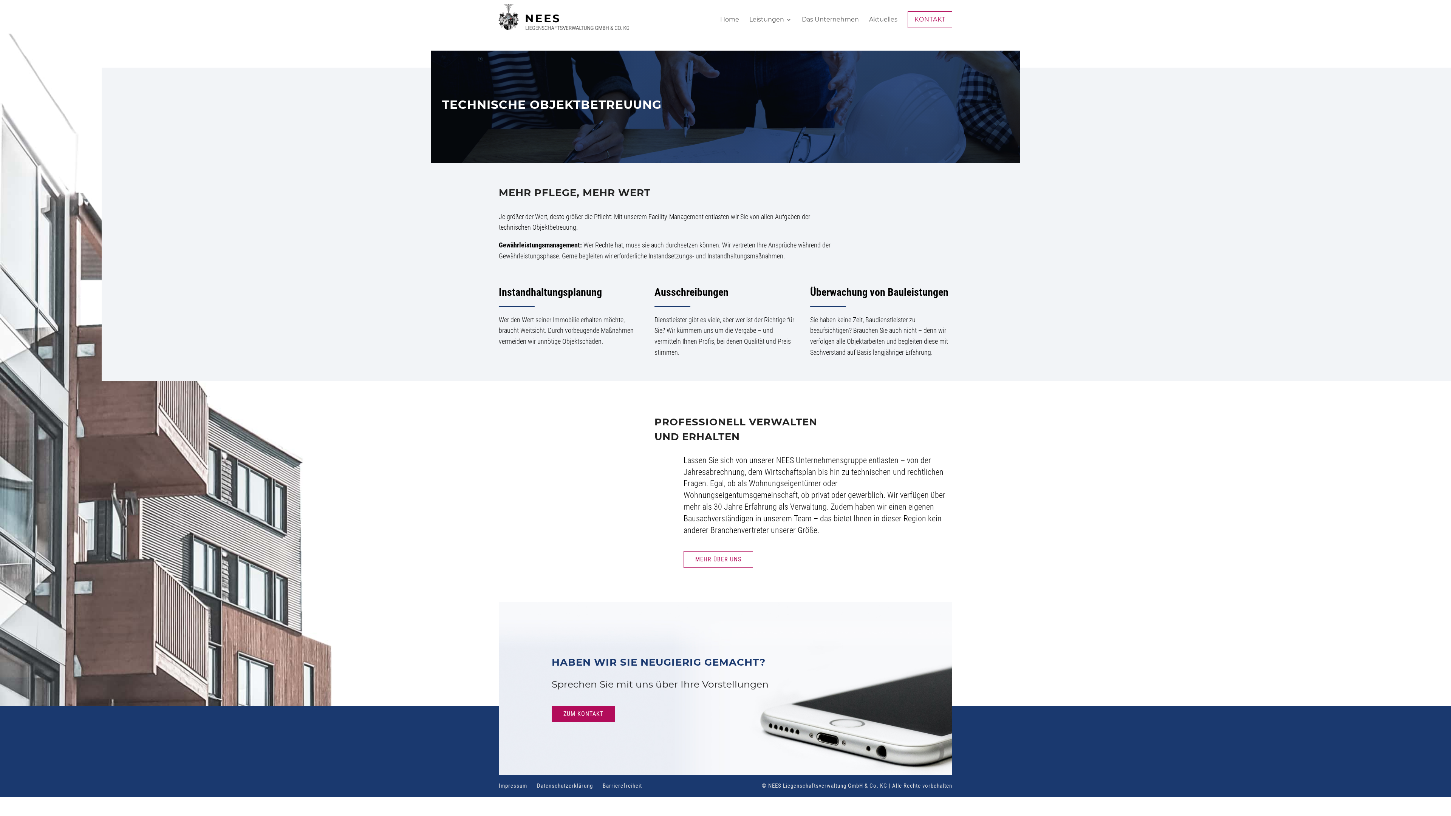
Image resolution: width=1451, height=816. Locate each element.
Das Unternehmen (830, 20)
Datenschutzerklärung (565, 785)
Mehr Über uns (718, 559)
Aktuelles (883, 20)
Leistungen (766, 20)
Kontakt (929, 19)
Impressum (513, 785)
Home (729, 20)
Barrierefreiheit (622, 785)
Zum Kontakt (583, 713)
